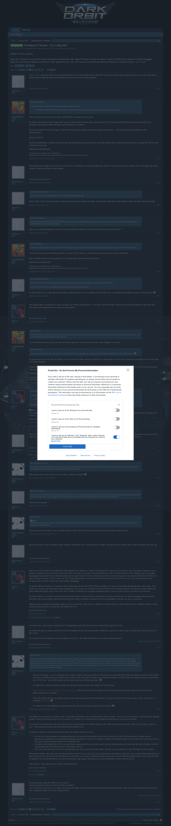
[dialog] (85, 413)
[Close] (128, 370)
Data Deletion (71, 455)
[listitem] (85, 404)
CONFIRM (67, 447)
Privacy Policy (99, 455)
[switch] (116, 410)
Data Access (85, 455)
